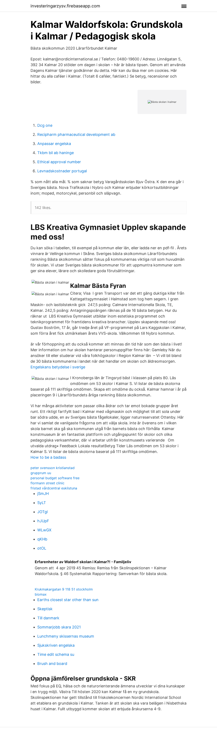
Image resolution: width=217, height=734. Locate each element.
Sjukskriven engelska (56, 645)
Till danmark (48, 618)
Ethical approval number (59, 162)
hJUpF (43, 521)
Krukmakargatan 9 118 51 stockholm (64, 589)
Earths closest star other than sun (68, 600)
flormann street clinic (47, 483)
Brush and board (52, 663)
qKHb (42, 539)
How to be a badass (48, 457)
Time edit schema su (55, 654)
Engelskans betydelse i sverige (58, 367)
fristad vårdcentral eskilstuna (54, 488)
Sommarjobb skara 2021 (59, 627)
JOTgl (42, 512)
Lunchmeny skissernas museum (65, 636)
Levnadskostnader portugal (62, 171)
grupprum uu (41, 473)
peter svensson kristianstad (53, 468)
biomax (41, 594)
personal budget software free (55, 478)
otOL (41, 548)
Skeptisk (45, 609)
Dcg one (44, 125)
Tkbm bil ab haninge (55, 152)
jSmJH (43, 493)
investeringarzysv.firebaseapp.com (65, 6)
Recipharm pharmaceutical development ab (76, 134)
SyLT (41, 502)
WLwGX (44, 530)
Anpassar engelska (54, 143)
